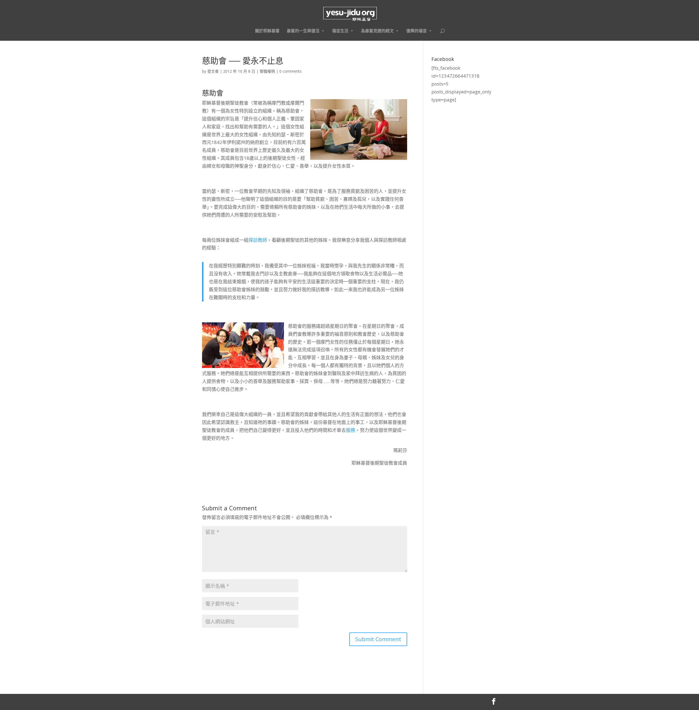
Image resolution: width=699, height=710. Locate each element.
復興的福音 (416, 31)
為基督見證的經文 (377, 31)
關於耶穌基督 (267, 31)
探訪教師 (257, 240)
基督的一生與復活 (303, 31)
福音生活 (340, 31)
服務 (350, 430)
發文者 (213, 71)
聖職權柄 (267, 71)
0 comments (290, 71)
